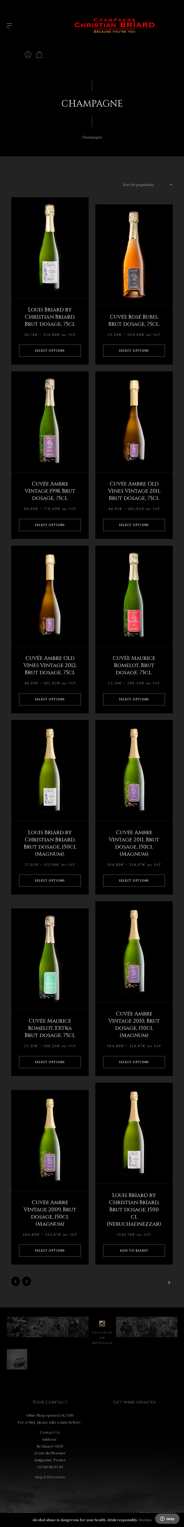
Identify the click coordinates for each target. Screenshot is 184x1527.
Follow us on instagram (102, 1338)
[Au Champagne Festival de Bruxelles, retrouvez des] (17, 1359)
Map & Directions (50, 1477)
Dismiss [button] (145, 1520)
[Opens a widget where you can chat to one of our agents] (167, 1519)
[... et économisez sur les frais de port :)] (37, 1327)
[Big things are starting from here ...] (17, 1327)
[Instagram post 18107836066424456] (58, 1327)
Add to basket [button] (134, 1250)
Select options (50, 350)
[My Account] (28, 54)
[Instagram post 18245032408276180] (78, 1327)
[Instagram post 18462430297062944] (146, 1327)
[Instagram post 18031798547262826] (126, 1327)
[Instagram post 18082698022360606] (167, 1327)
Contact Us (50, 1432)
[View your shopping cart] (39, 54)
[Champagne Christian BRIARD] (114, 25)
